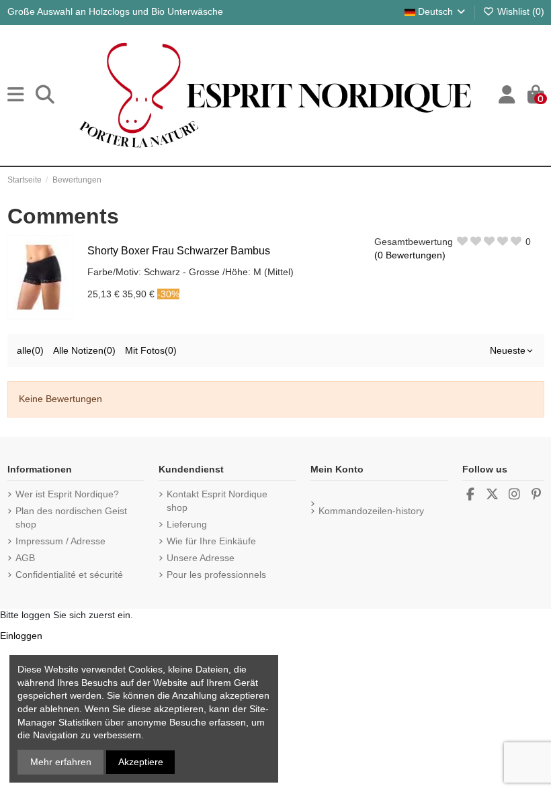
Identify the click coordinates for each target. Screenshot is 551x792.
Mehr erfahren (60, 761)
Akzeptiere (140, 761)
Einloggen (21, 635)
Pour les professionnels (216, 574)
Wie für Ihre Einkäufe (211, 541)
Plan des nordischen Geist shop (71, 517)
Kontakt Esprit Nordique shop (217, 501)
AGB (25, 557)
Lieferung (187, 524)
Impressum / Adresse (60, 541)
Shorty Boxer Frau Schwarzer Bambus (178, 250)
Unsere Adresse (201, 557)
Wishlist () (519, 11)
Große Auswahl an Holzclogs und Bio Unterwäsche (115, 11)
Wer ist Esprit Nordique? (67, 494)
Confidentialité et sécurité (69, 574)
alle (30, 350)
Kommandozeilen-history (371, 510)
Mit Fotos (151, 350)
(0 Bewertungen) (410, 255)
